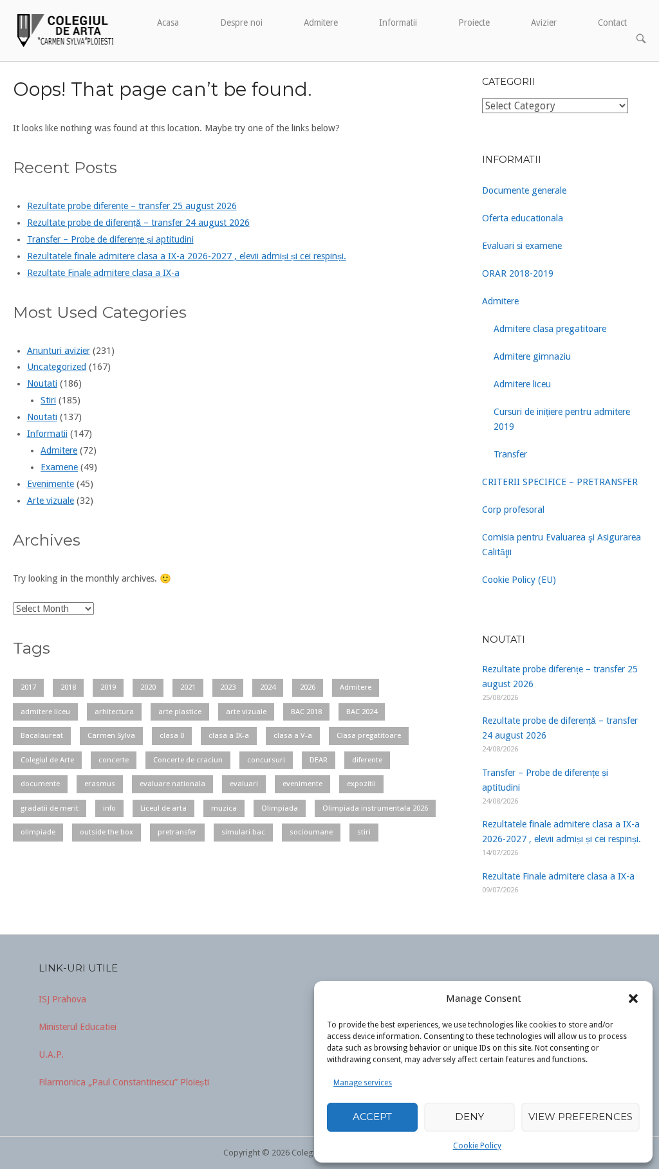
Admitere (321, 22)
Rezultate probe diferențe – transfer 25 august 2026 (132, 206)
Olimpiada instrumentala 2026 (375, 808)
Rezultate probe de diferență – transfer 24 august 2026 (138, 222)
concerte (113, 759)
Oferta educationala (522, 218)
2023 (228, 687)
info (109, 808)
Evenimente (50, 484)
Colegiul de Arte (47, 759)
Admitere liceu (522, 384)
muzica (224, 808)
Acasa (168, 22)
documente (40, 783)
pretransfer (177, 831)
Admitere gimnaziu (532, 356)
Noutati (42, 383)
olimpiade (38, 831)
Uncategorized (56, 367)
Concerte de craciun (188, 759)
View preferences (580, 1116)
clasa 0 (172, 735)
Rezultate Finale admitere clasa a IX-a (103, 273)
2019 (108, 687)
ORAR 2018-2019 (517, 273)
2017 (28, 687)
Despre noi (241, 22)
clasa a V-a (293, 735)
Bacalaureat (42, 735)
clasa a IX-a (229, 735)
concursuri (266, 759)
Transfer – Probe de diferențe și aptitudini (110, 239)
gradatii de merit (50, 808)
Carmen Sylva (111, 735)
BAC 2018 (306, 711)
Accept (372, 1116)
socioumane (311, 831)
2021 (188, 687)
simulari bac (243, 831)
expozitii (361, 783)
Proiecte (474, 22)
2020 (148, 687)
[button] (633, 998)
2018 (68, 687)
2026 (307, 687)
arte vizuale (246, 711)
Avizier (544, 22)
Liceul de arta (163, 808)
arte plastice (179, 711)
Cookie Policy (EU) (519, 580)
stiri (364, 831)
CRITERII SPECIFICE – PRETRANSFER (560, 482)
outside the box (106, 831)
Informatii (398, 22)
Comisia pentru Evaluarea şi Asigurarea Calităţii (561, 544)
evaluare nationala (172, 783)
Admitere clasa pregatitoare (550, 329)
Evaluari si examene (522, 246)
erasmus (99, 783)
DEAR (319, 759)
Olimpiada (279, 808)
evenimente (302, 783)
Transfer (510, 454)
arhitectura (114, 711)
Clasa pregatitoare (369, 735)
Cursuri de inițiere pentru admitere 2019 (562, 419)
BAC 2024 (361, 711)
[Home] (64, 29)
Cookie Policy (477, 1145)
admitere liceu (45, 711)
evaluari (244, 783)
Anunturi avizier (58, 350)
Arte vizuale (50, 500)
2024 (267, 687)
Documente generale (524, 190)
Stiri (48, 400)
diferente (367, 759)
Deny (469, 1116)
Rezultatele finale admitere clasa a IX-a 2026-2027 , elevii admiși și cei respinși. (186, 256)
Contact (612, 22)
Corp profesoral (513, 509)
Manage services (362, 1082)
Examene (59, 467)
